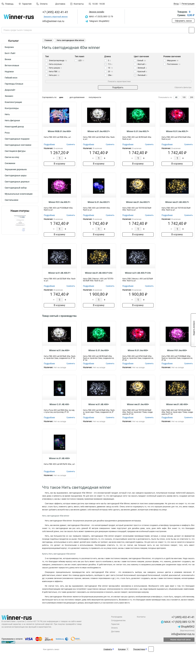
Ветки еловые (12, 65)
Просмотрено (139, 649)
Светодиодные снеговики (18, 145)
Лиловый (142, 75)
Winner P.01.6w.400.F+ (59, 202)
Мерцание (172, 60)
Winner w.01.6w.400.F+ (98, 131)
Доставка (60, 4)
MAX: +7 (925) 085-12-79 (101, 16)
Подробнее (49, 144)
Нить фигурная (12, 120)
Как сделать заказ (51, 649)
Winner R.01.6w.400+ (138, 350)
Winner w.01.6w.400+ (59, 350)
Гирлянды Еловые (14, 84)
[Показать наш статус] (20, 223)
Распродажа (116, 617)
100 (184, 97)
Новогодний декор (14, 126)
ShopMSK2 (187, 626)
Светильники (11, 200)
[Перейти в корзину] (174, 14)
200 (191, 97)
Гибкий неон (11, 77)
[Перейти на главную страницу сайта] (19, 16)
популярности (95, 97)
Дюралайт (10, 90)
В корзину (59, 163)
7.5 (110, 64)
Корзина (122, 649)
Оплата (43, 4)
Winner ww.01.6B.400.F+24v (98, 273)
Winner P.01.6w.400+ (177, 350)
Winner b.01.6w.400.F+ (99, 202)
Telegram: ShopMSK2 (99, 21)
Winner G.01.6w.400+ (98, 350)
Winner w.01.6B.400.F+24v (138, 273)
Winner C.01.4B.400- (59, 404)
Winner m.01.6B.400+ (59, 458)
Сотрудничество (118, 620)
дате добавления (77, 97)
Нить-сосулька (56, 64)
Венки (8, 59)
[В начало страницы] (151, 649)
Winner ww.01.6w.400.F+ (138, 202)
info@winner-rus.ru (182, 634)
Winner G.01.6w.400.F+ (138, 131)
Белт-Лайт (10, 53)
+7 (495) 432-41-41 (55, 12)
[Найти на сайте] (191, 30)
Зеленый (142, 68)
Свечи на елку (12, 157)
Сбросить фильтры (183, 87)
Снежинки (10, 163)
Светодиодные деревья (17, 181)
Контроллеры (12, 108)
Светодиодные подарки (17, 139)
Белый (142, 60)
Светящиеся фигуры (15, 151)
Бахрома (9, 47)
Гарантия (27, 4)
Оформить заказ (183, 21)
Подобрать (117, 87)
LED (81, 60)
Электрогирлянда (58, 60)
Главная (48, 40)
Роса (7, 132)
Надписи (9, 71)
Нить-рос (54, 75)
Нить (7, 114)
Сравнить (108, 649)
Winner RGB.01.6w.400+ (59, 131)
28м (110, 75)
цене (61, 97)
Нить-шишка (55, 68)
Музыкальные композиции (18, 194)
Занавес (9, 96)
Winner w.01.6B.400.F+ (59, 273)
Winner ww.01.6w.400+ (138, 404)
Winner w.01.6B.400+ (98, 404)
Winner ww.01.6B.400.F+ (177, 202)
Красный (142, 71)
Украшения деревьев (16, 169)
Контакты (79, 4)
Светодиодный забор (16, 188)
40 (176, 97)
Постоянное (173, 64)
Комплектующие (13, 102)
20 (110, 71)
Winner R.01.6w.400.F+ (177, 131)
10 (110, 68)
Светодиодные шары (15, 175)
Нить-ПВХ (54, 71)
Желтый (142, 64)
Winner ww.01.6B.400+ (177, 404)
